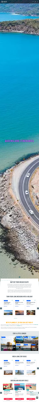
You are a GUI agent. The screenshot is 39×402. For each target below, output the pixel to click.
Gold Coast (36, 324)
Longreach (18, 325)
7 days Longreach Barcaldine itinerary (7, 362)
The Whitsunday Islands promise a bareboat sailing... (19, 304)
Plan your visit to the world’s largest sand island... (7, 304)
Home (2, 280)
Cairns (7, 325)
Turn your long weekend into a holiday (19, 296)
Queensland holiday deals (19, 380)
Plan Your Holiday (6, 280)
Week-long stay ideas (19, 356)
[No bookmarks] (33, 1)
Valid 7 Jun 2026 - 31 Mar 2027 (8, 393)
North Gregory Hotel (7, 391)
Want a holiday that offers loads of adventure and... (19, 363)
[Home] (4, 2)
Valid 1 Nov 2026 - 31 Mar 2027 (19, 394)
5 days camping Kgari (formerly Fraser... (7, 303)
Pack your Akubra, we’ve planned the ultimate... (7, 364)
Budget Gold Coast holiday (19, 362)
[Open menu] (37, 1)
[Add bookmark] (19, 277)
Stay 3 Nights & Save (6, 392)
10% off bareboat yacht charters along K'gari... (19, 393)
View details (5, 394)
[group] (8, 308)
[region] (19, 287)
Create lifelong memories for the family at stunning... (30, 363)
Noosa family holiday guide (31, 362)
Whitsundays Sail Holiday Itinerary (19, 303)
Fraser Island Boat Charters (18, 392)
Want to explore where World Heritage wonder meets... (30, 304)
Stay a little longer (19, 333)
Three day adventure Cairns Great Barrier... (31, 303)
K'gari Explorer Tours (30, 391)
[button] (1, 308)
